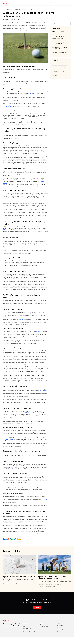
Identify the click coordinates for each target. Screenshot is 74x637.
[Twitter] (6, 539)
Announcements (62, 64)
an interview (19, 163)
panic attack (21, 116)
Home (39, 2)
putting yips (32, 93)
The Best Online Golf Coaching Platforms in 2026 (58, 32)
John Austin (6, 19)
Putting (26, 99)
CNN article (7, 229)
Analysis (54, 64)
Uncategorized (56, 75)
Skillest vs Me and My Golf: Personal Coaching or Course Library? (59, 37)
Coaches (25, 624)
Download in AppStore (28, 630)
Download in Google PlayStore (30, 631)
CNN (9, 250)
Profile (65, 67)
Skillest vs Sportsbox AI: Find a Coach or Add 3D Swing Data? (60, 48)
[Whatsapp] (13, 539)
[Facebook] (4, 539)
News (60, 67)
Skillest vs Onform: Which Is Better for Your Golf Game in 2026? (59, 53)
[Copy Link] (18, 539)
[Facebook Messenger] (15, 539)
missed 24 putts (7, 106)
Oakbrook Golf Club (25, 412)
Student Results (56, 71)
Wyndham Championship (14, 283)
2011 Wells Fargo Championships (26, 80)
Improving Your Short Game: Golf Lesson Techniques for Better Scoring (52, 578)
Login (69, 2)
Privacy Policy (43, 624)
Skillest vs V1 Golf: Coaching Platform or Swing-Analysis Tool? (60, 42)
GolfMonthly (21, 260)
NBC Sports (38, 331)
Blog (24, 626)
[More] (20, 539)
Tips (63, 71)
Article (54, 67)
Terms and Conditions (44, 626)
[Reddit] (8, 539)
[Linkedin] (11, 539)
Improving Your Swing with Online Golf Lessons (19, 577)
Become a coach (54, 2)
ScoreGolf (10, 467)
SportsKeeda (20, 319)
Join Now (37, 607)
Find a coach (45, 2)
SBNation (38, 476)
